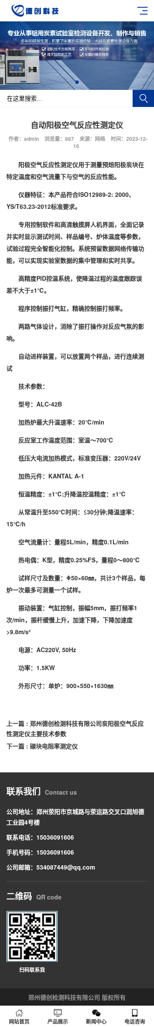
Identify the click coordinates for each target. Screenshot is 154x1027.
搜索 (143, 98)
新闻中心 (96, 1021)
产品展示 (57, 1021)
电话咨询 (134, 1021)
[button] (77, 82)
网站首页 (19, 1021)
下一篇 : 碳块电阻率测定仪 (42, 746)
